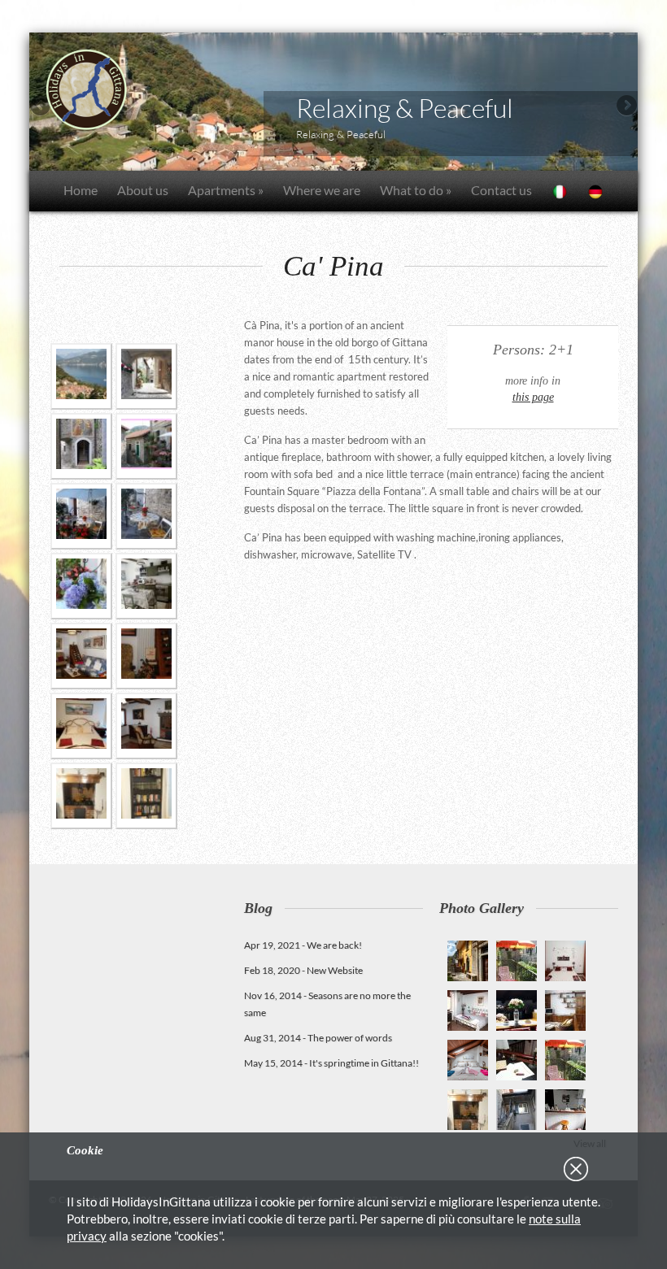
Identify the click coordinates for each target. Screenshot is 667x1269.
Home (80, 190)
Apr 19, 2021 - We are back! (303, 945)
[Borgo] (81, 446)
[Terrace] (81, 516)
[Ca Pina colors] (81, 586)
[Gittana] (81, 376)
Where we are (321, 190)
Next (625, 106)
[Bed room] (81, 726)
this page (533, 396)
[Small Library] (146, 796)
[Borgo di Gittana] (146, 376)
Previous (41, 106)
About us (142, 190)
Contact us (501, 190)
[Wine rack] (146, 656)
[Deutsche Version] (595, 191)
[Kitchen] (146, 586)
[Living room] (81, 656)
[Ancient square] (146, 446)
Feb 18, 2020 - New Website (303, 970)
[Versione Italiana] (560, 191)
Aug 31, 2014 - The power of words (318, 1038)
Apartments (226, 190)
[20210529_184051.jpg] (81, 796)
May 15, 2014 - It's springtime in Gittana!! (331, 1063)
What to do (415, 190)
